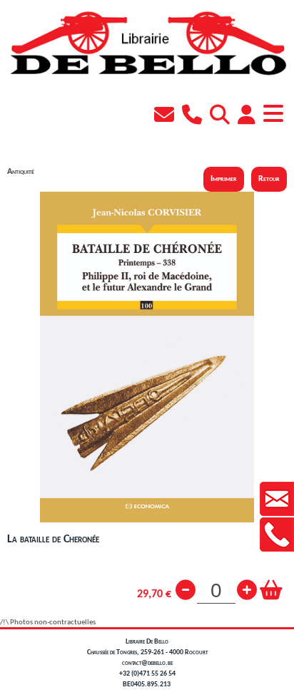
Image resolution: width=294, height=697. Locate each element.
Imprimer (224, 179)
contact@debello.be (147, 663)
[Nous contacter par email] (166, 117)
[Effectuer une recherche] (221, 117)
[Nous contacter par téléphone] (194, 117)
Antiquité (20, 171)
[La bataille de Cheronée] (147, 521)
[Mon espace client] (248, 117)
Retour (269, 179)
